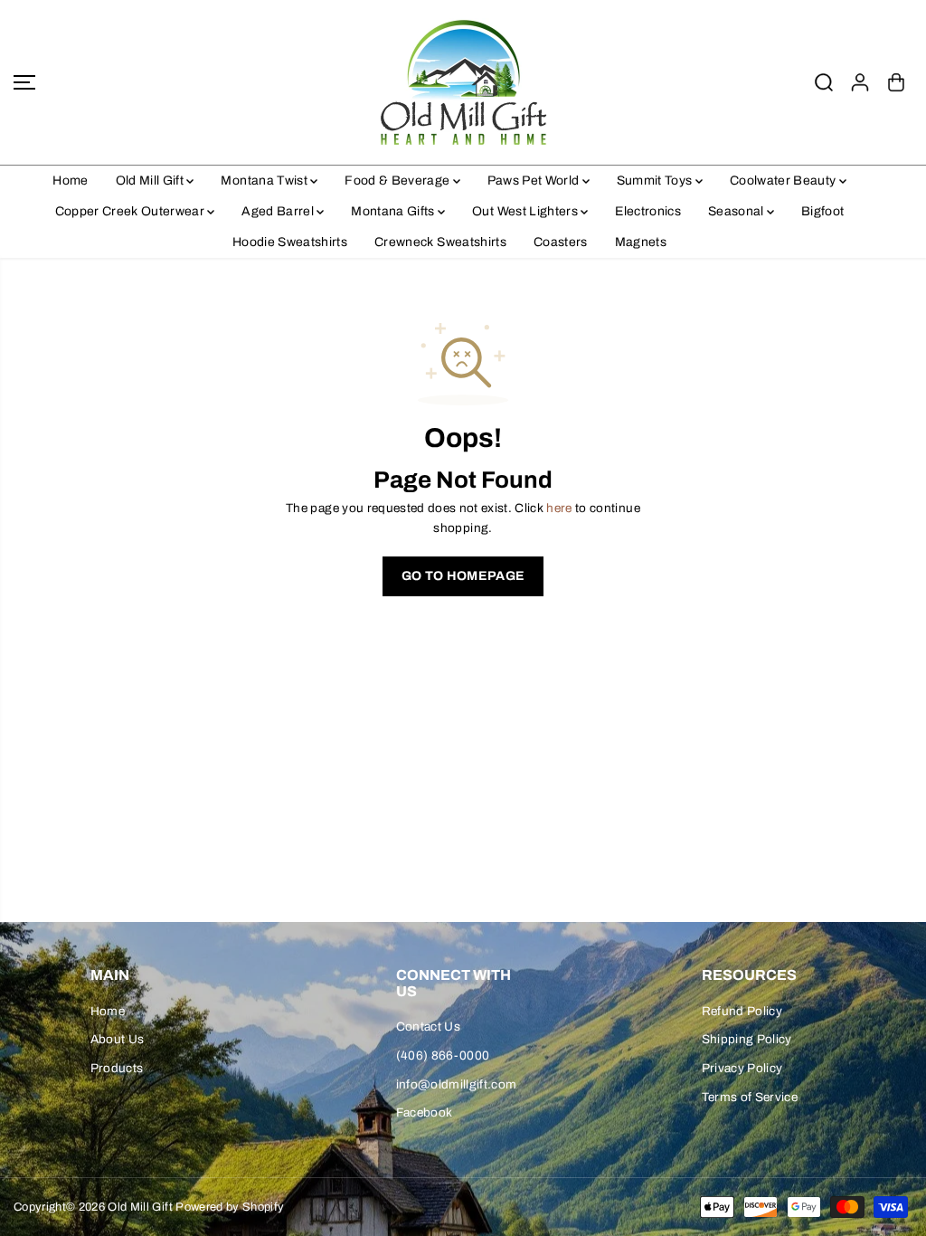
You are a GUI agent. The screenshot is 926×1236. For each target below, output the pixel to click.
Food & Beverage (398, 180)
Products (117, 1068)
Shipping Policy (747, 1039)
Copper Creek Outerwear (131, 211)
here (559, 508)
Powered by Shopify (229, 1207)
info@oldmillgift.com (456, 1084)
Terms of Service (750, 1097)
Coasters (561, 242)
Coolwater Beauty (784, 180)
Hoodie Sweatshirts (289, 242)
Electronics (648, 211)
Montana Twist (265, 180)
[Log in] (860, 82)
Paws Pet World (534, 180)
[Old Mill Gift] (463, 82)
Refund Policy (742, 1011)
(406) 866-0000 (443, 1055)
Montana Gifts (394, 211)
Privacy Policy (742, 1068)
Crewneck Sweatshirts (440, 242)
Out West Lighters (526, 211)
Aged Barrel (279, 211)
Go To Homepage (463, 576)
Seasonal (737, 211)
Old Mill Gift (151, 180)
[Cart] (896, 82)
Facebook (424, 1112)
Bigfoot (822, 211)
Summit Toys (656, 180)
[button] (24, 82)
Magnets (640, 242)
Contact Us (428, 1026)
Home (70, 180)
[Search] (824, 82)
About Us (117, 1039)
